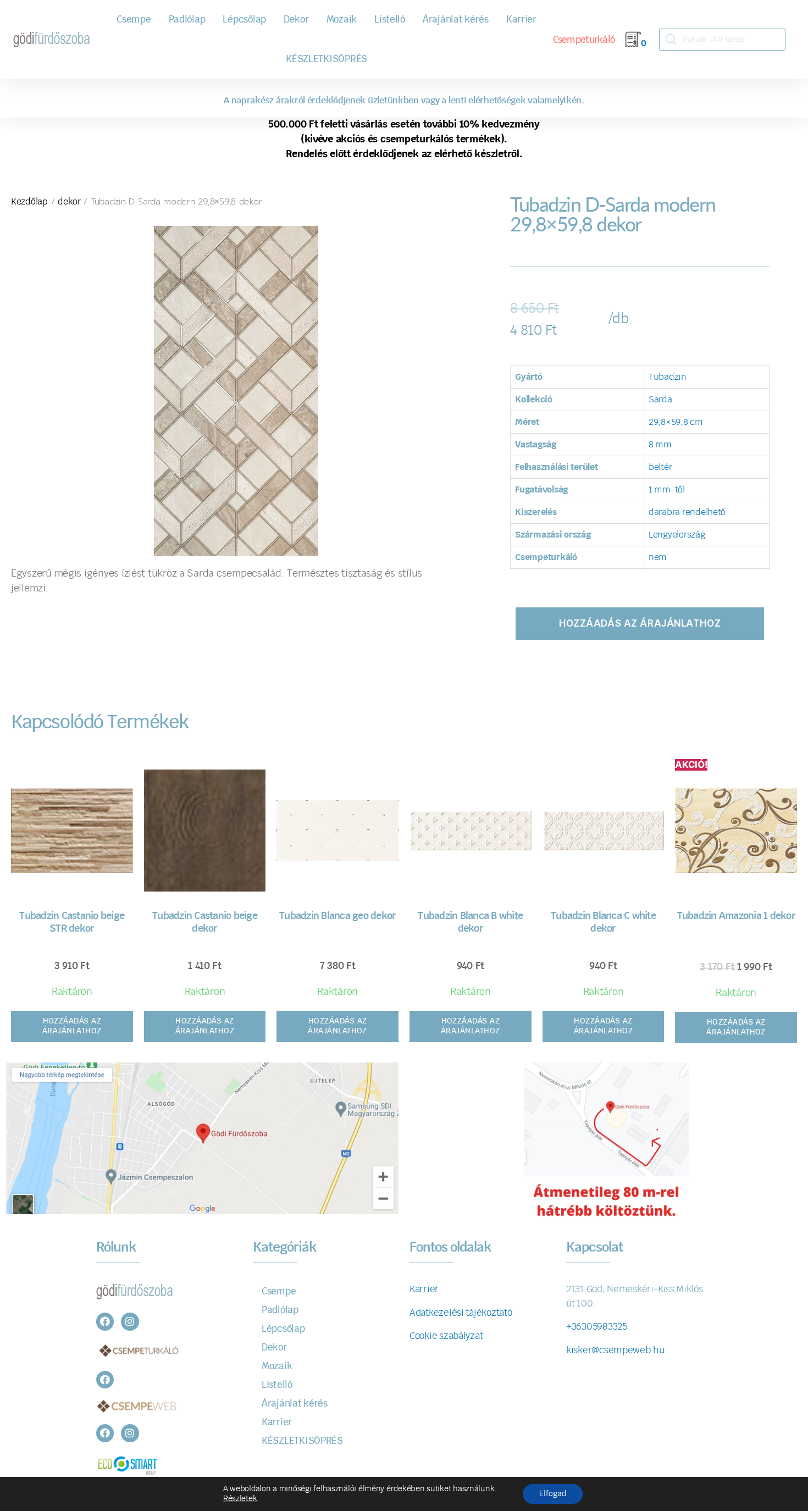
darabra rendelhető (687, 512)
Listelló (389, 19)
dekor (69, 201)
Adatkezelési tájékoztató (460, 1313)
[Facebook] (105, 1321)
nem (658, 557)
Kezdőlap (29, 201)
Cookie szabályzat (446, 1336)
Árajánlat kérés (456, 19)
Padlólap (187, 19)
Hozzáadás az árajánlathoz (640, 623)
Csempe (134, 19)
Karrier (521, 19)
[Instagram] (130, 1321)
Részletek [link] (240, 1499)
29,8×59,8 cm (676, 422)
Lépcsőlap (244, 19)
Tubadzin (668, 377)
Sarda (660, 399)
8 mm (660, 444)
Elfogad (552, 1494)
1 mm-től (667, 489)
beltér (660, 467)
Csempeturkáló (584, 40)
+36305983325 (596, 1326)
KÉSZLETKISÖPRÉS (326, 59)
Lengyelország (677, 534)
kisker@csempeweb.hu (615, 1350)
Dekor (296, 19)
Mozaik (341, 19)
